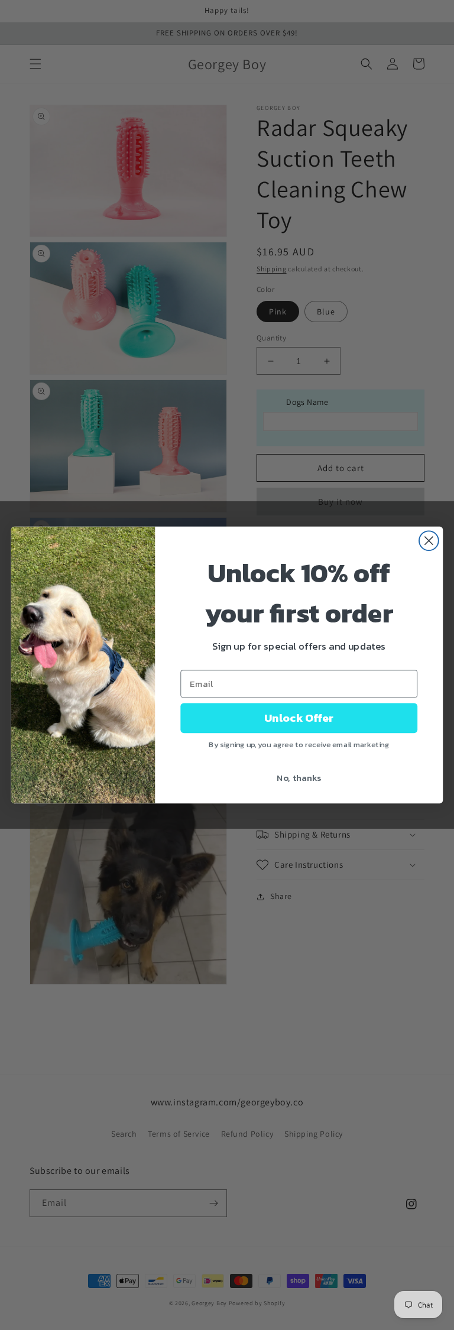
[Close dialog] (429, 540)
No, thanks (299, 777)
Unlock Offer (298, 718)
